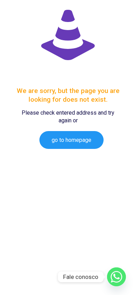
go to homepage (71, 140)
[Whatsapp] (116, 276)
